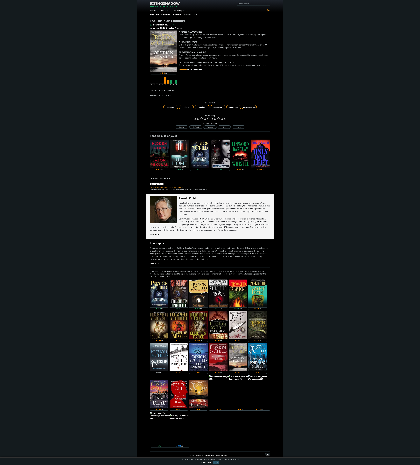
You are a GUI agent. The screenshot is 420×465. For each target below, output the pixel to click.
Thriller (153, 91)
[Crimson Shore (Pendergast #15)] (151, 24)
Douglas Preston (174, 28)
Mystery (170, 91)
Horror (162, 91)
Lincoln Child (159, 28)
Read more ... (155, 234)
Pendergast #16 (160, 24)
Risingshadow (165, 4)
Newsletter (200, 455)
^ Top (268, 454)
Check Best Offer (194, 69)
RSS (225, 455)
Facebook (208, 455)
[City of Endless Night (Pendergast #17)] (173, 24)
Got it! (216, 462)
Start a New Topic (156, 184)
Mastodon (219, 455)
